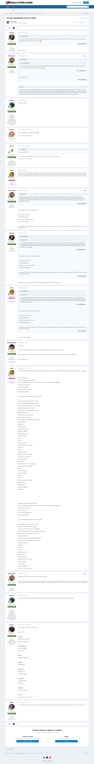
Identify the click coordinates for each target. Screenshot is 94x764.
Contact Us (44, 760)
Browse (7, 6)
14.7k (12, 716)
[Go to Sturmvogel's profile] (7, 22)
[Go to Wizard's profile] (12, 105)
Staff (30, 10)
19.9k (12, 160)
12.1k (12, 114)
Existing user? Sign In (77, 2)
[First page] (7, 28)
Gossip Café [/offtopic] (23, 23)
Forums (13, 10)
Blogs (19, 10)
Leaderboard (43, 10)
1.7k (12, 182)
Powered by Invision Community (47, 762)
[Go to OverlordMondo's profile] (12, 347)
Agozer (11, 146)
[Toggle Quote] (19, 36)
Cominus (11, 32)
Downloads (24, 10)
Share (75, 22)
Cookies (50, 760)
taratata (11, 129)
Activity (13, 6)
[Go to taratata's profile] (12, 134)
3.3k (12, 356)
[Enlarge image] (41, 40)
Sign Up (86, 2)
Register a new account (27, 741)
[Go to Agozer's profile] (12, 150)
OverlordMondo (11, 342)
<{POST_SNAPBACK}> (82, 43)
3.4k (12, 639)
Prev (9, 27)
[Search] (87, 7)
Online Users (35, 10)
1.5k (12, 70)
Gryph (11, 702)
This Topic (82, 6)
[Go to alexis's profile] (12, 175)
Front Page (7, 10)
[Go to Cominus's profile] (12, 37)
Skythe (11, 625)
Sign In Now (66, 741)
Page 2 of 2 (18, 27)
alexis (11, 170)
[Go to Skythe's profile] (12, 629)
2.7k (12, 46)
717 (12, 140)
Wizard (11, 100)
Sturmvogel (14, 21)
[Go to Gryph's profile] (12, 707)
